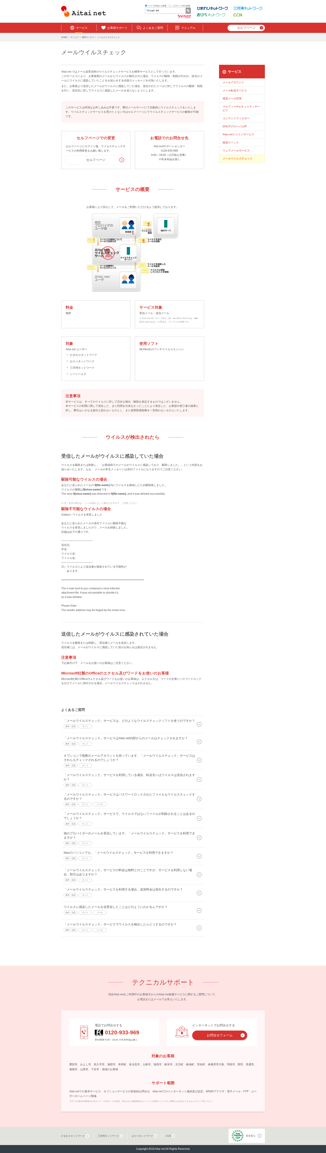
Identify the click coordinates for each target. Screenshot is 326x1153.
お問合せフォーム (220, 1035)
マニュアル (188, 28)
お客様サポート (117, 28)
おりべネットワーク (142, 1136)
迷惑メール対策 (232, 98)
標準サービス (88, 37)
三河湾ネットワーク (108, 1136)
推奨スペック (231, 142)
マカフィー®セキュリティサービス (241, 108)
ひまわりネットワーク (73, 1136)
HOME (64, 37)
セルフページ (246, 28)
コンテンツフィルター (236, 118)
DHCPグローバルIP (235, 126)
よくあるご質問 (153, 28)
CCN (168, 1136)
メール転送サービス (235, 90)
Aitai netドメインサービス (238, 134)
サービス (82, 28)
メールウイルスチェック (237, 158)
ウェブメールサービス (236, 150)
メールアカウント (233, 82)
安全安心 (250, 1135)
